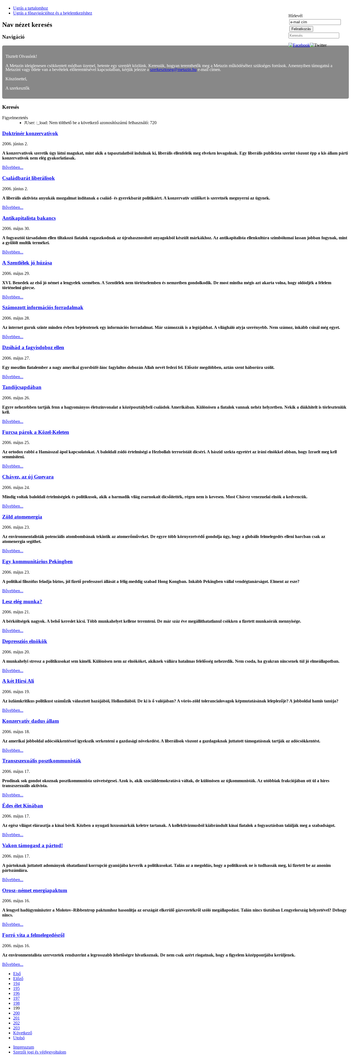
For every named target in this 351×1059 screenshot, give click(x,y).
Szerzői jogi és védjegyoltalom (39, 1052)
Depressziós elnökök (24, 641)
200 (16, 1013)
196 (16, 993)
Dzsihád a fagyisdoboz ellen (33, 347)
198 (16, 1003)
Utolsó (19, 1037)
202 (16, 1023)
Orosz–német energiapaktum (34, 890)
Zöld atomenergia (22, 517)
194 (16, 983)
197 (16, 998)
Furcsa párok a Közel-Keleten (35, 432)
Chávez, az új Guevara (28, 477)
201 (16, 1018)
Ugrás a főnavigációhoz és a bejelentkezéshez (52, 13)
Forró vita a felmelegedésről (33, 935)
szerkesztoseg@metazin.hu (173, 69)
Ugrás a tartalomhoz (30, 8)
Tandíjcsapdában (21, 387)
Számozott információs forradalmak (42, 307)
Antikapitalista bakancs (29, 218)
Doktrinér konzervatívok (30, 133)
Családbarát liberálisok (28, 178)
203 (16, 1028)
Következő (22, 1032)
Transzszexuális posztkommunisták (41, 761)
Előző (18, 978)
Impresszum (23, 1047)
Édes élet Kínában (22, 806)
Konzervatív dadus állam (30, 721)
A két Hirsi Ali (18, 681)
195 (16, 988)
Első (17, 973)
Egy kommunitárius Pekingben (37, 561)
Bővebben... (12, 167)
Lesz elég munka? (22, 601)
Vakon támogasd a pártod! (32, 845)
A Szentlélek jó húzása (27, 263)
